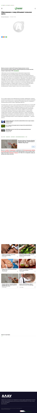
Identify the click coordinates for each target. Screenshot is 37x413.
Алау (4, 136)
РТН (26, 136)
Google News (12, 150)
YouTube (7, 150)
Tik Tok (2, 151)
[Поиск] (35, 8)
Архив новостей (3, 403)
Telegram (16, 152)
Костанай (13, 136)
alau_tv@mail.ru (7, 402)
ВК (24, 150)
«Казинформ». (16, 70)
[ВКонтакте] (2, 37)
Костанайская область (20, 136)
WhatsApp (11, 152)
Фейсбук (33, 150)
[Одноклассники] (3, 37)
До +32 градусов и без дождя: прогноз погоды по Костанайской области (19, 125)
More (33, 146)
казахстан (8, 136)
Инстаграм (7, 151)
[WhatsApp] (6, 37)
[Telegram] (5, 37)
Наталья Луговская (5, 16)
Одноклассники (28, 150)
